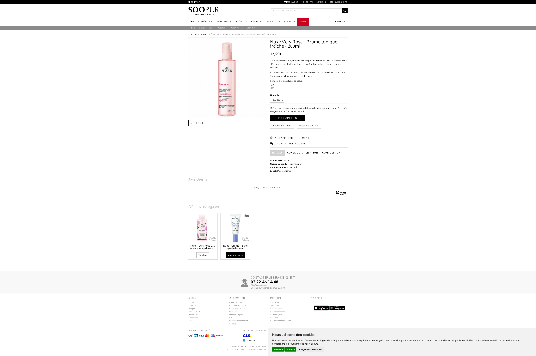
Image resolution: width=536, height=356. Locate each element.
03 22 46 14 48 (264, 282)
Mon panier (274, 303)
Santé (211, 28)
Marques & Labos (195, 312)
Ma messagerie (276, 315)
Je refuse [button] (290, 349)
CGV (231, 318)
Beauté (202, 28)
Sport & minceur (253, 28)
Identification (275, 306)
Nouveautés (193, 315)
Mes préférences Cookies (280, 321)
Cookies (232, 324)
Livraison (233, 312)
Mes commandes (277, 309)
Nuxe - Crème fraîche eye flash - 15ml (235, 247)
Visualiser (202, 255)
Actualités (192, 306)
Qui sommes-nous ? (237, 306)
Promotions (193, 318)
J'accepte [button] (278, 349)
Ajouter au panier (235, 255)
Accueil (194, 34)
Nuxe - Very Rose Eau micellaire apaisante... (202, 247)
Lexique (191, 309)
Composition (331, 153)
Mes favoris (274, 318)
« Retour (196, 123)
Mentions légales (236, 315)
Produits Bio (193, 321)
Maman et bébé (236, 28)
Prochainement (288, 118)
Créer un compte (338, 2)
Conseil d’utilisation (302, 153)
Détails (277, 153)
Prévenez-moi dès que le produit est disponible (294, 108)
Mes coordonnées (277, 312)
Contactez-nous (235, 303)
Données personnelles (238, 321)
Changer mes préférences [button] (310, 349)
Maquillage (221, 28)
